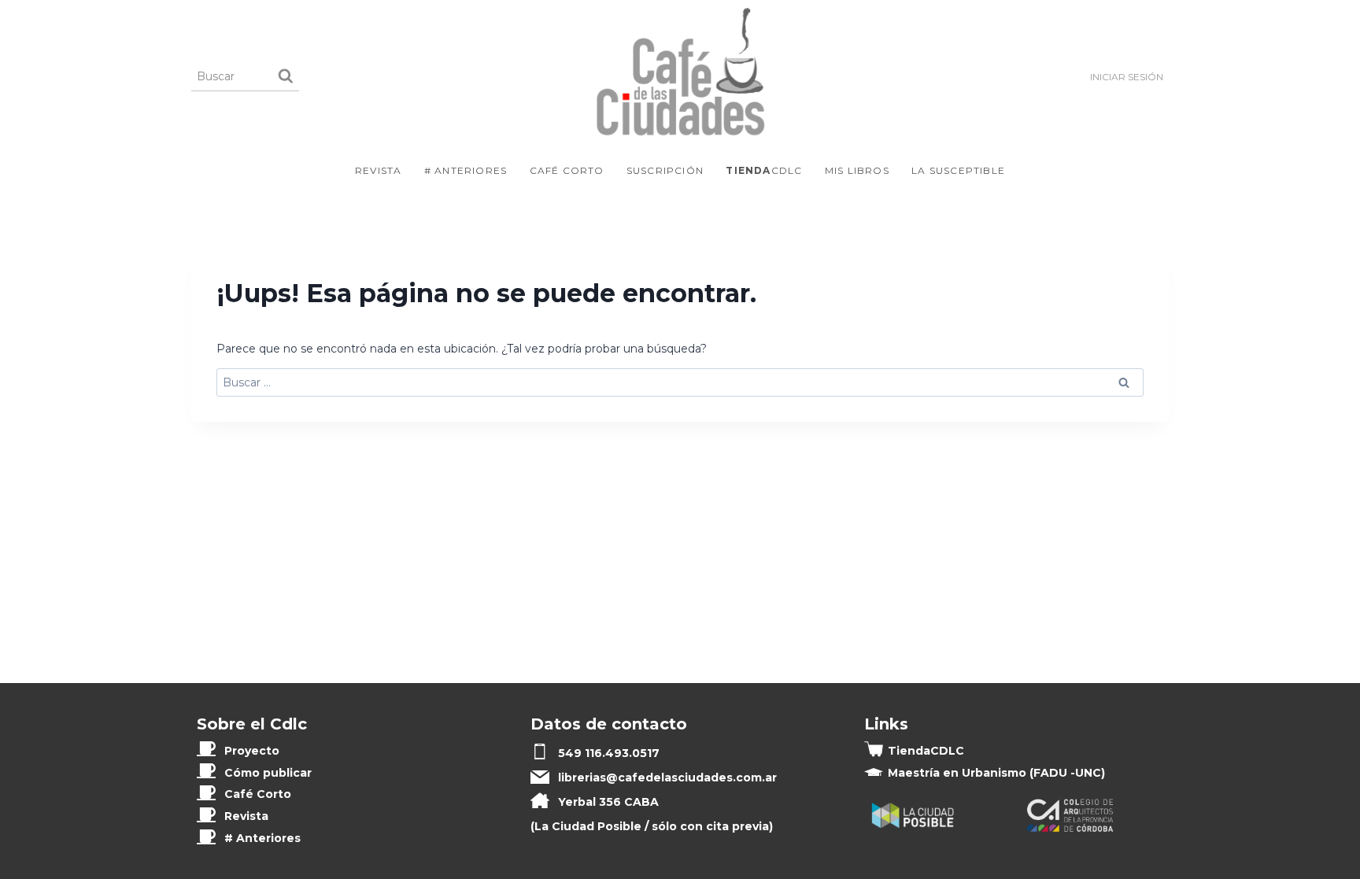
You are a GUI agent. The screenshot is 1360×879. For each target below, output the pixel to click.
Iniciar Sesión (1126, 77)
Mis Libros (857, 170)
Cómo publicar (268, 773)
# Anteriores (465, 170)
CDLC (764, 170)
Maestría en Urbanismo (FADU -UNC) (996, 773)
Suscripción (665, 170)
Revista (378, 170)
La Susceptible (958, 170)
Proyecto (251, 751)
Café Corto (567, 170)
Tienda (926, 751)
